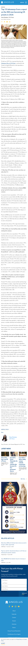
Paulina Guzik (3, 554)
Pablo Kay (12, 472)
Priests (2, 432)
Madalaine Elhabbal (23, 467)
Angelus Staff (3, 462)
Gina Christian (4, 17)
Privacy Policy (19, 639)
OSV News (11, 17)
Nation (3, 7)
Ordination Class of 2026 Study (8, 63)
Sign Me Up (4, 591)
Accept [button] (3, 643)
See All (23, 479)
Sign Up (24, 593)
